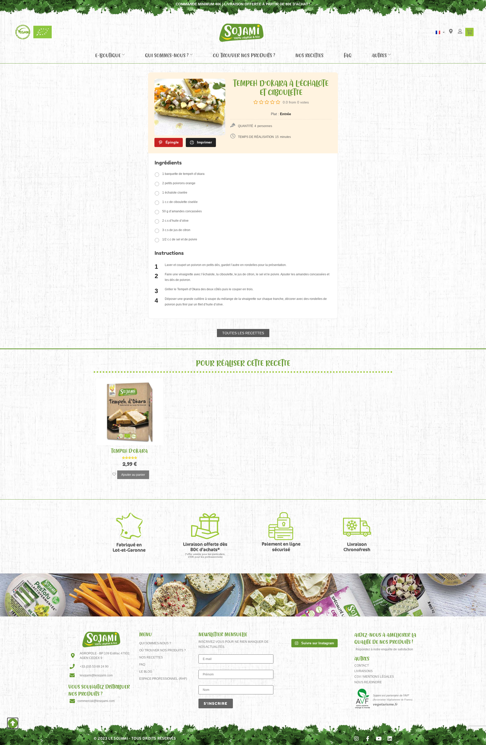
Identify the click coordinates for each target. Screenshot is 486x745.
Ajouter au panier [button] (133, 475)
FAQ (348, 55)
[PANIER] (469, 32)
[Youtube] (378, 738)
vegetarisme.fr (385, 704)
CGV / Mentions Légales (374, 676)
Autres (379, 55)
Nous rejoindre (368, 682)
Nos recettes (309, 55)
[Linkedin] (389, 738)
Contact (361, 665)
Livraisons (363, 671)
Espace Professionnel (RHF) (163, 678)
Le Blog (145, 671)
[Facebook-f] (367, 738)
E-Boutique (108, 55)
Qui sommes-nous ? (167, 55)
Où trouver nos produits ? (244, 55)
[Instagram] (356, 738)
